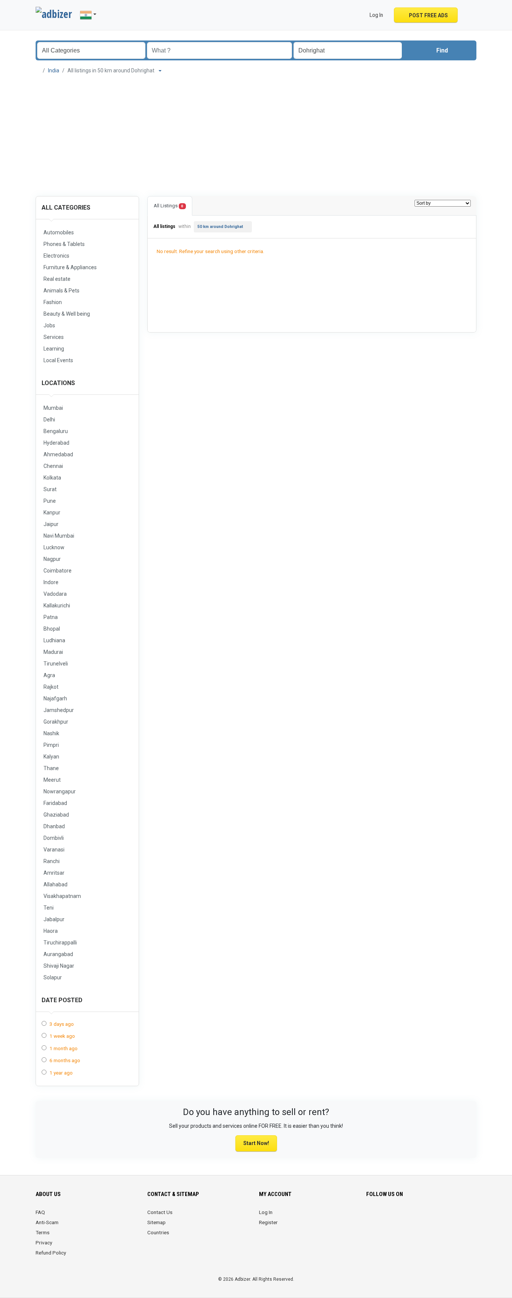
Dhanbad (54, 826)
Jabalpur (53, 919)
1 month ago (63, 1048)
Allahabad (55, 884)
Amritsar (53, 873)
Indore (50, 582)
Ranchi (51, 861)
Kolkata (52, 478)
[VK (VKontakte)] (455, 1217)
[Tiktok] (423, 1217)
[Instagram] (392, 1217)
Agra (49, 675)
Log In (265, 1212)
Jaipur (50, 524)
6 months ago (64, 1060)
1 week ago (62, 1036)
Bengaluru (55, 431)
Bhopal (51, 629)
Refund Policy (51, 1253)
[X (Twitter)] (381, 1217)
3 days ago (61, 1024)
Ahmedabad (58, 454)
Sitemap (156, 1222)
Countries (158, 1232)
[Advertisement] (256, 133)
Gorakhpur (55, 722)
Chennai (53, 466)
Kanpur (51, 513)
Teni (48, 908)
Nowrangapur (59, 791)
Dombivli (53, 838)
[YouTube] (434, 1217)
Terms (42, 1232)
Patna (50, 617)
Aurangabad (58, 954)
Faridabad (55, 803)
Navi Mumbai (58, 536)
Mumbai (53, 408)
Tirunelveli (55, 664)
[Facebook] (371, 1217)
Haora (50, 931)
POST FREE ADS (428, 15)
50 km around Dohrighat (220, 226)
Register (268, 1222)
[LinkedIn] (402, 1217)
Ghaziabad (56, 815)
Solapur (52, 977)
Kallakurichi (56, 606)
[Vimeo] (444, 1217)
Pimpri (51, 745)
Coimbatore (57, 571)
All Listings (168, 205)
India (53, 70)
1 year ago (61, 1073)
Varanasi (53, 850)
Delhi (49, 420)
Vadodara (55, 594)
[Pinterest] (413, 1217)
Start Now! (256, 1143)
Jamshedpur (58, 710)
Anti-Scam (47, 1222)
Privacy (44, 1243)
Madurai (53, 652)
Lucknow (53, 547)
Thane (51, 768)
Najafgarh (55, 698)
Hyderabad (56, 443)
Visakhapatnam (62, 896)
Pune (49, 501)
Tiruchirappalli (60, 943)
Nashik (51, 733)
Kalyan (51, 757)
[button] (468, 14)
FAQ (40, 1212)
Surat (50, 489)
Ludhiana (54, 640)
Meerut (52, 780)
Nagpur (52, 559)
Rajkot (50, 687)
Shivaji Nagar (58, 966)
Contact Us (159, 1212)
